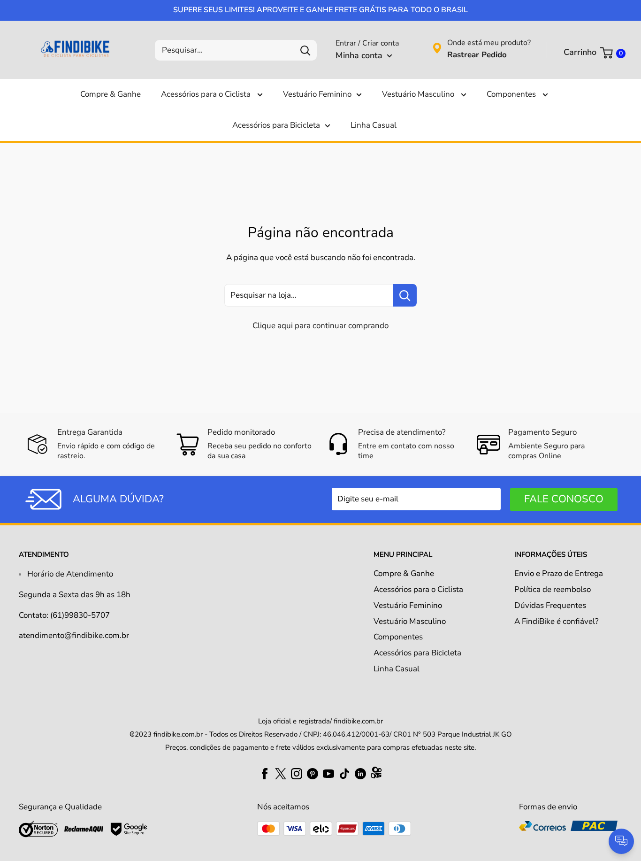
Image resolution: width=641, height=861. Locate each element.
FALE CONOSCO (563, 499)
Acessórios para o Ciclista (206, 94)
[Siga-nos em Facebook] (264, 773)
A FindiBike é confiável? (556, 621)
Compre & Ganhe (110, 94)
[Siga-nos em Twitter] (280, 773)
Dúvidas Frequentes (550, 605)
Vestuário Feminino (317, 94)
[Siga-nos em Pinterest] (312, 773)
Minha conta (360, 55)
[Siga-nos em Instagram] (296, 773)
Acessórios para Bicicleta (276, 125)
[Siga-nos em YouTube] (328, 773)
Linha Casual (374, 125)
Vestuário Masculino (419, 94)
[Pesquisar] (305, 50)
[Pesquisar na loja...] (405, 295)
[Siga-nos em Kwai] (376, 775)
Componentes (512, 94)
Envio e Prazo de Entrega (558, 573)
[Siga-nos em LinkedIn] (360, 773)
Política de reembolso (552, 589)
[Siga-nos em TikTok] (344, 773)
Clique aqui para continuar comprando (320, 325)
